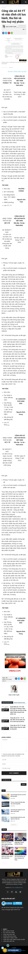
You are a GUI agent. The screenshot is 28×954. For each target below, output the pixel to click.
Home (3, 6)
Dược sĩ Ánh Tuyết (11, 26)
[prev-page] (3, 733)
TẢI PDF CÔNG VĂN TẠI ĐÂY (17, 71)
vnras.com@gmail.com (17, 887)
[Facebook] (3, 33)
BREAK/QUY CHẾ (5, 840)
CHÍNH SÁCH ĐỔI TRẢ (8, 941)
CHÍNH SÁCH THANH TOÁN (10, 938)
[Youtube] (20, 892)
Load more (13, 824)
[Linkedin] (16, 892)
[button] (2, 2)
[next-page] (5, 733)
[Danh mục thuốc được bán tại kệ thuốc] (7, 851)
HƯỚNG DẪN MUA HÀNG (9, 936)
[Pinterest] (9, 33)
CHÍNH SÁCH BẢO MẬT (9, 934)
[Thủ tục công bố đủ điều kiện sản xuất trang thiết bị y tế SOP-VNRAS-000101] (5, 804)
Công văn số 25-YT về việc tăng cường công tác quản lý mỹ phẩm (18, 727)
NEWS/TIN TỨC (9, 6)
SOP (3, 790)
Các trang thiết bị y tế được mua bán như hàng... (20, 858)
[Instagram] (11, 892)
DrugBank (14, 947)
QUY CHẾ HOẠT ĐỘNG (9, 932)
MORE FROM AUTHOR (19, 702)
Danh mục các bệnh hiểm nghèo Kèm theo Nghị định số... (7, 844)
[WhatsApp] (11, 33)
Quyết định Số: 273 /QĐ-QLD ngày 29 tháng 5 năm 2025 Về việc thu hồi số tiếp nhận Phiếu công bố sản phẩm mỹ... (18, 710)
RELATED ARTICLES (7, 702)
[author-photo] (14, 692)
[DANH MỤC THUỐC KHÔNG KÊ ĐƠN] (21, 837)
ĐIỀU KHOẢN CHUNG (8, 931)
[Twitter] (6, 33)
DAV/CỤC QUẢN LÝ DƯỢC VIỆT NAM (5, 709)
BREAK (4, 829)
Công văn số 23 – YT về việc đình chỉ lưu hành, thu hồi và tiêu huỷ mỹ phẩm (17, 719)
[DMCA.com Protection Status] (17, 904)
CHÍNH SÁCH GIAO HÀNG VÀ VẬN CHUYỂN (14, 939)
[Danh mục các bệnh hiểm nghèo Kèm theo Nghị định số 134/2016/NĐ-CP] (7, 837)
